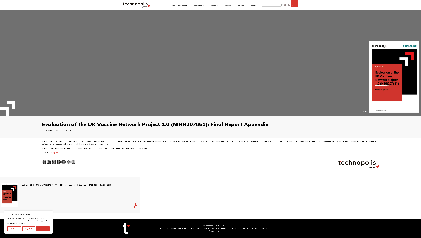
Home (172, 6)
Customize (14, 229)
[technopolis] (136, 7)
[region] (28, 222)
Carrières (240, 6)
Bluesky (289, 5)
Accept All (42, 229)
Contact (253, 6)
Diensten (214, 6)
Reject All (28, 229)
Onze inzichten (198, 6)
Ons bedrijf (182, 6)
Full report (54, 153)
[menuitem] (294, 5)
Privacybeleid (214, 231)
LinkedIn (285, 5)
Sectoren (227, 6)
